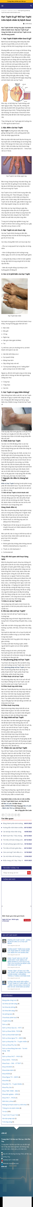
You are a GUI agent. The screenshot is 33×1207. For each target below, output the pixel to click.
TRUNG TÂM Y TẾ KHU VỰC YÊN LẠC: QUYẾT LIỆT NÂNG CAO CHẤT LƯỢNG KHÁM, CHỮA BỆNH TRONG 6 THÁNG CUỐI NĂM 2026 (19, 973)
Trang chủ (4, 10)
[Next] (31, 906)
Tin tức (4, 1112)
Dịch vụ (4, 1024)
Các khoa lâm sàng (8, 1011)
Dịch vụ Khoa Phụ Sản (9, 1045)
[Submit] (29, 872)
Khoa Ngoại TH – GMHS (10, 1077)
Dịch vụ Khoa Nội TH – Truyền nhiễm (14, 1042)
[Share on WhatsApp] (2, 814)
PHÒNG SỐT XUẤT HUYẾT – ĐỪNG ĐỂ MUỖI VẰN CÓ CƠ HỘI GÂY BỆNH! (19, 941)
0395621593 (9, 806)
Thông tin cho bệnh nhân (10, 1108)
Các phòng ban (7, 1014)
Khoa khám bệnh (8, 1070)
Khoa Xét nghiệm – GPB (10, 1094)
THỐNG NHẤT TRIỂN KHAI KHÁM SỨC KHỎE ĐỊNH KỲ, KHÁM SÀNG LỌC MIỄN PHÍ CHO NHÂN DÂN (19, 950)
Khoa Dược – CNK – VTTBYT (11, 1063)
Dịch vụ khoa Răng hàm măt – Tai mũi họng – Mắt (14, 1049)
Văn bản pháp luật (8, 1118)
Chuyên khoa (6, 1021)
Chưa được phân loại (9, 1017)
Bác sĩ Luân (8, 803)
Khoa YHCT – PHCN (8, 1098)
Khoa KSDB (6, 1074)
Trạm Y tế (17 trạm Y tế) (10, 1115)
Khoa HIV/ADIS (7, 1067)
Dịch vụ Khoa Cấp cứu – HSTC (12, 1028)
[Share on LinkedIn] (18, 814)
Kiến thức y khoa (12, 10)
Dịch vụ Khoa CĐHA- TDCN (11, 1031)
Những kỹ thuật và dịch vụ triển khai (14, 1105)
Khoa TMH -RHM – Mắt (10, 1091)
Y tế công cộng (7, 1122)
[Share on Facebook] (6, 814)
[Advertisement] (17, 1201)
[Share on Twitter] (9, 814)
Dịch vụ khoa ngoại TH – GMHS (12, 1038)
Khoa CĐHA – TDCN (8, 1060)
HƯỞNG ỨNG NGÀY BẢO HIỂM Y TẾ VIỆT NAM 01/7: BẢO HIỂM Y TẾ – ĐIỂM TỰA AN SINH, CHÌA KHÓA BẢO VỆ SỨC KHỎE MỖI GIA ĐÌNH (19, 984)
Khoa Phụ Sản (7, 1087)
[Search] (31, 5)
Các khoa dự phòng (8, 1007)
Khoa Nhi (5, 1081)
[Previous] (2, 906)
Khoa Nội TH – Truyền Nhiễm (12, 1084)
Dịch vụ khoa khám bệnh (10, 1035)
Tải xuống (27, 920)
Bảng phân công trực (9, 1000)
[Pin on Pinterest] (15, 814)
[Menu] (2, 6)
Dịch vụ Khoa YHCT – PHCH (11, 1056)
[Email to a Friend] (12, 814)
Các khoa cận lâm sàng (9, 1004)
